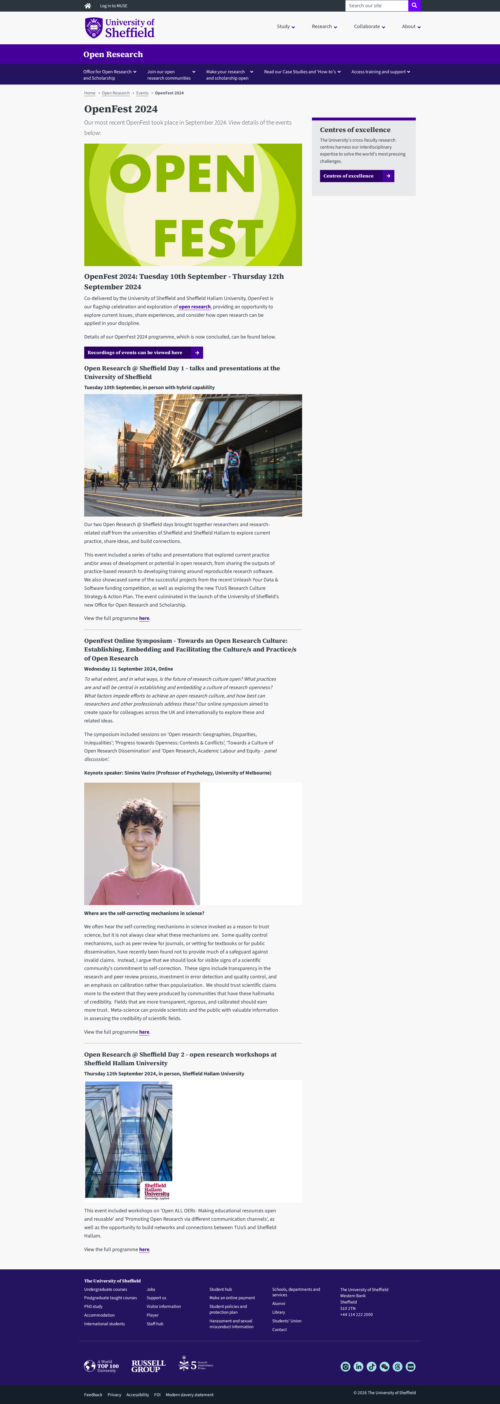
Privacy (114, 1395)
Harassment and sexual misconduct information (231, 1324)
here (144, 618)
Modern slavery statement (190, 1395)
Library (278, 1312)
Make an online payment (232, 1298)
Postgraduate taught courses (110, 1298)
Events (142, 93)
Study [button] (283, 26)
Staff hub (155, 1324)
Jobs (151, 1290)
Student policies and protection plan (228, 1309)
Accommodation (99, 1315)
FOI (157, 1395)
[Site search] (414, 5)
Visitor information (164, 1307)
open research (195, 306)
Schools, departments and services (296, 1292)
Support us (156, 1298)
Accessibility (137, 1395)
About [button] (409, 26)
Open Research (113, 54)
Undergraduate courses (105, 1290)
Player (153, 1315)
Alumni (278, 1304)
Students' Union (287, 1321)
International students (104, 1324)
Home (89, 93)
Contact (279, 1330)
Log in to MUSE (114, 6)
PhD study (93, 1307)
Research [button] (322, 26)
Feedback (93, 1395)
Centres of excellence (348, 176)
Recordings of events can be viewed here (135, 352)
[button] (111, 75)
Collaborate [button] (367, 26)
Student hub (220, 1290)
